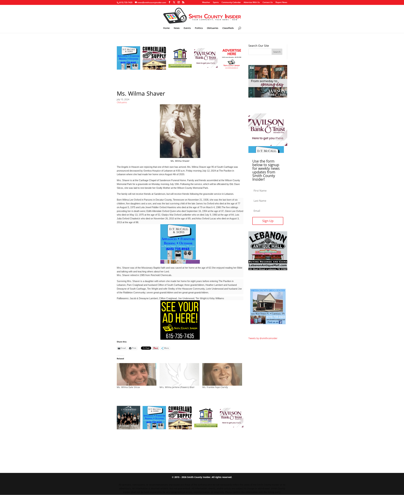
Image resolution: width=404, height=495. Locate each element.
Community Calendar (231, 2)
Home (166, 28)
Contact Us (268, 2)
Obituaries (212, 28)
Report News (281, 2)
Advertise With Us (252, 2)
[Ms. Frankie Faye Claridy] (222, 374)
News (177, 28)
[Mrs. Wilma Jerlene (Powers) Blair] (179, 374)
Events (187, 28)
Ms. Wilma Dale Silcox (128, 387)
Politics (199, 28)
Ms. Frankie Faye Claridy (215, 387)
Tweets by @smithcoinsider (262, 338)
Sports (216, 2)
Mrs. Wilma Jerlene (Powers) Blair (177, 387)
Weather (206, 2)
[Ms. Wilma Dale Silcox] (136, 374)
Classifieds (228, 28)
